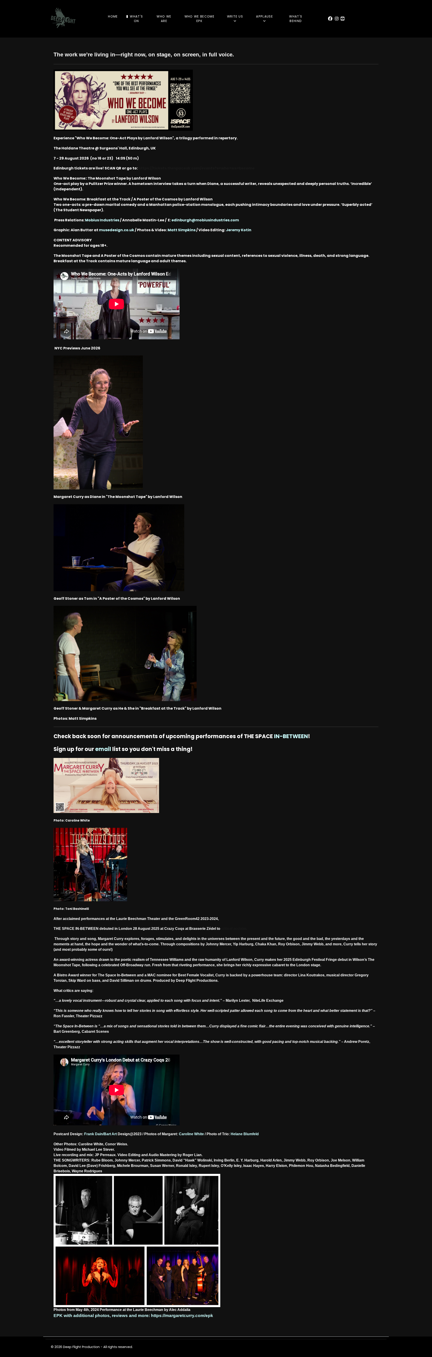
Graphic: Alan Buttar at (76, 230)
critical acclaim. (234, 929)
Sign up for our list (87, 749)
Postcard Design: (86, 1134)
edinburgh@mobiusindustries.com (205, 220)
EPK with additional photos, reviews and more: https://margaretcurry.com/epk (133, 1315)
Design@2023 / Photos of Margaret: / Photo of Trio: (188, 1134)
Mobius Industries (102, 220)
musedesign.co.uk (116, 230)
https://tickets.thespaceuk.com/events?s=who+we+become (196, 168)
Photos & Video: (166, 230)
